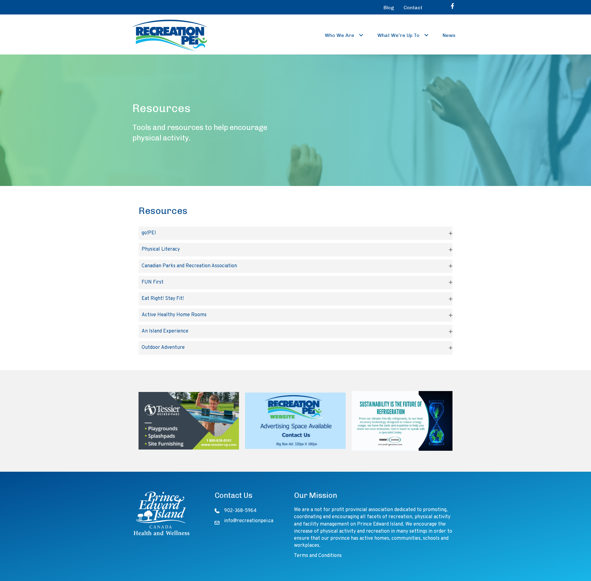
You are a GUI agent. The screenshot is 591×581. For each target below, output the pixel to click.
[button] (361, 35)
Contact (413, 7)
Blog (389, 7)
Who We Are (339, 35)
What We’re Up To (398, 35)
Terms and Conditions (318, 556)
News (449, 35)
